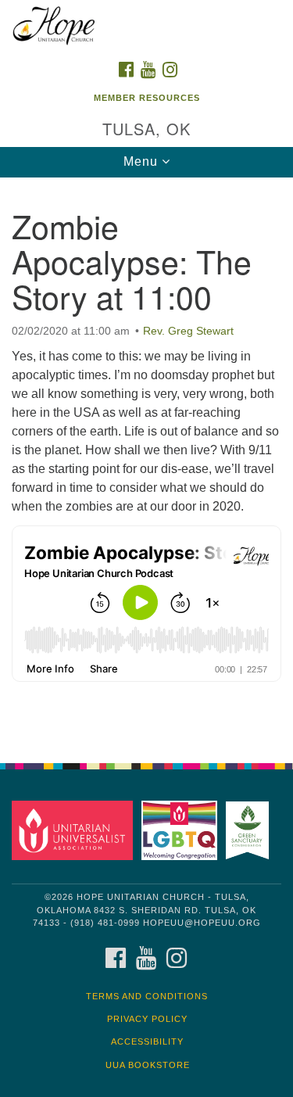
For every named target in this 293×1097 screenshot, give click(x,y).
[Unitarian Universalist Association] (75, 830)
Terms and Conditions (147, 996)
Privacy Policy (147, 1019)
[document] (146, 461)
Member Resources (147, 97)
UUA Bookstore (147, 1065)
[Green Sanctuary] (250, 830)
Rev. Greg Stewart (188, 330)
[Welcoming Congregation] (181, 830)
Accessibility (147, 1041)
